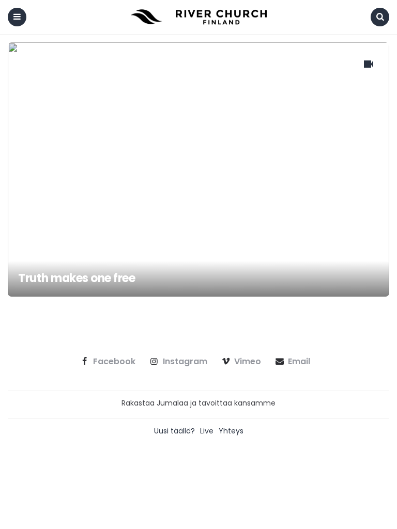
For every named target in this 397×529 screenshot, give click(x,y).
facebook (114, 361)
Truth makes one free (76, 278)
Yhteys (231, 431)
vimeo (247, 361)
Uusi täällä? (174, 431)
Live (206, 431)
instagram (185, 361)
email (299, 361)
